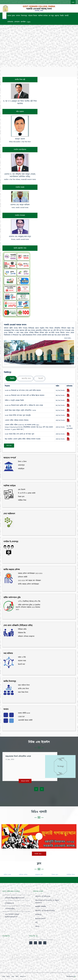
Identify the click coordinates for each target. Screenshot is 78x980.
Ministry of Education (42, 896)
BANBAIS (38, 914)
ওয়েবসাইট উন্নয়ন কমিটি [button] (24, 720)
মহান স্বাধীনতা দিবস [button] (23, 685)
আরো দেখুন (9, 445)
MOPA (37, 926)
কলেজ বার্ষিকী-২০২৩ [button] (23, 713)
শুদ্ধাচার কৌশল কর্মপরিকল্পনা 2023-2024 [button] (29, 573)
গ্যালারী (66, 16)
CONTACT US (23, 976)
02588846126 (9, 903)
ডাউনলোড (10, 22)
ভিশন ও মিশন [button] (22, 461)
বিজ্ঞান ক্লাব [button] (20, 497)
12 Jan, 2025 (9, 759)
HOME (3, 976)
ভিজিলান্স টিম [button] (21, 633)
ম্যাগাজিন (23, 22)
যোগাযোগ (17, 22)
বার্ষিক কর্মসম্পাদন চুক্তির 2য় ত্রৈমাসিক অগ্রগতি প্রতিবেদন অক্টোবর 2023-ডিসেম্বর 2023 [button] (28, 607)
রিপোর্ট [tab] (40, 378)
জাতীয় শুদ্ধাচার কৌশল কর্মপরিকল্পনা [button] (28, 584)
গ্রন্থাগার (57, 16)
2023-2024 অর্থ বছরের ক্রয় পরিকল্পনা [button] (29, 580)
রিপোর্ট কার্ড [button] (21, 664)
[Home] (4, 16)
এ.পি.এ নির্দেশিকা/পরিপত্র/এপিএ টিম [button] (28, 601)
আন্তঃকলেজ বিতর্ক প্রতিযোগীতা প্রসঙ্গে (18, 756)
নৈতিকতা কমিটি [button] (22, 577)
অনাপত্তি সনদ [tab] (26, 378)
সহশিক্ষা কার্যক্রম (43, 16)
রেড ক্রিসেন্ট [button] (21, 489)
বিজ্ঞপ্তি (62, 16)
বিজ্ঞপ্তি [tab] (11, 378)
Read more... (68, 338)
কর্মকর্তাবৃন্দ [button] (21, 465)
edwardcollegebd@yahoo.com (15, 898)
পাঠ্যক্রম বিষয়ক (32, 16)
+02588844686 (10, 908)
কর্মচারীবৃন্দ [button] (20, 469)
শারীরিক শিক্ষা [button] (21, 500)
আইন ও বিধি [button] (21, 657)
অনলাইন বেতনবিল (40, 906)
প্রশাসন (18, 16)
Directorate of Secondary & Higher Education (47, 901)
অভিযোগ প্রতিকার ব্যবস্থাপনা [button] (25, 636)
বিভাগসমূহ (24, 16)
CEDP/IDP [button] (21, 716)
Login (73, 2)
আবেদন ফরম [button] (21, 661)
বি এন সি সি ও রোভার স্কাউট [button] (26, 493)
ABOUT (8, 976)
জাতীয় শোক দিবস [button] (23, 689)
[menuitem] (71, 2)
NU (36, 922)
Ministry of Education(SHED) (45, 910)
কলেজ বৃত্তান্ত (11, 16)
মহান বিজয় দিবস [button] (22, 692)
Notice (12, 976)
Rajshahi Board (40, 918)
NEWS (17, 976)
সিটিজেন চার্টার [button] (21, 629)
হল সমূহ (51, 16)
